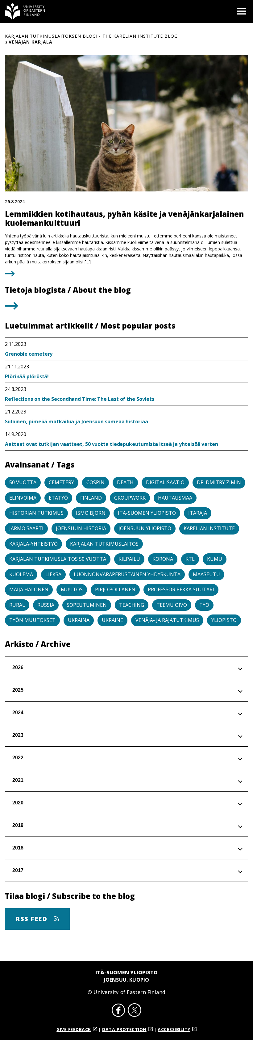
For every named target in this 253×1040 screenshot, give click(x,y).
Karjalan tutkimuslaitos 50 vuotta (57, 559)
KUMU (214, 559)
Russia (45, 605)
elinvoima (22, 497)
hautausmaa (175, 497)
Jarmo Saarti (26, 528)
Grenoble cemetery (28, 353)
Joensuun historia (81, 528)
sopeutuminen (87, 605)
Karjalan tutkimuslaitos (104, 543)
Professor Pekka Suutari (181, 589)
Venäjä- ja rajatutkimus (167, 620)
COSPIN (95, 482)
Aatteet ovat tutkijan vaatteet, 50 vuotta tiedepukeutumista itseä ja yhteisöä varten (111, 444)
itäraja (197, 513)
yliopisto (224, 620)
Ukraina (78, 620)
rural (17, 605)
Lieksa (53, 574)
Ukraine (112, 620)
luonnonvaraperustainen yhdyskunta (127, 574)
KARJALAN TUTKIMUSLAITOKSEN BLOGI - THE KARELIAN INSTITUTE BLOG (91, 36)
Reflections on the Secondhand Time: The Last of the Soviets (79, 399)
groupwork (130, 497)
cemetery (61, 482)
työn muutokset (32, 620)
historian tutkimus (36, 513)
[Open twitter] (134, 1011)
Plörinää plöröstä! (27, 376)
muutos (72, 589)
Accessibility (174, 1029)
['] (11, 307)
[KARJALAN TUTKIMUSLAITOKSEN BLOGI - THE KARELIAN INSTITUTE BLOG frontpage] (25, 11)
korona (162, 559)
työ (204, 605)
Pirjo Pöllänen (115, 589)
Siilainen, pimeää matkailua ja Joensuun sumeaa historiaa (76, 421)
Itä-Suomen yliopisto (147, 513)
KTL (190, 559)
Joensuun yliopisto (144, 528)
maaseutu (206, 574)
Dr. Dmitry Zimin (219, 482)
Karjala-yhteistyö (33, 543)
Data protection (124, 1029)
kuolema (21, 574)
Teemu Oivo (171, 605)
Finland (91, 497)
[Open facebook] (118, 1011)
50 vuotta (22, 482)
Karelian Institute (209, 528)
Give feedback (73, 1029)
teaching (131, 605)
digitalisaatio (165, 482)
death (125, 482)
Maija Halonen (28, 589)
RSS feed (32, 919)
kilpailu (129, 559)
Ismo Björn (91, 513)
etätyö (58, 497)
